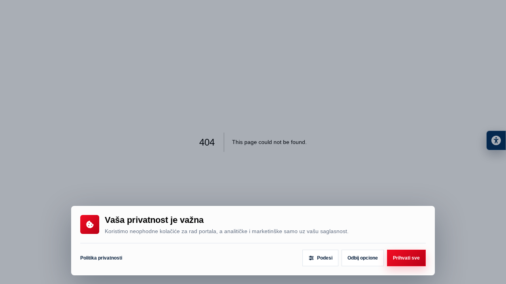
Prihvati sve (406, 258)
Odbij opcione (362, 258)
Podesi (324, 258)
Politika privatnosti (101, 258)
